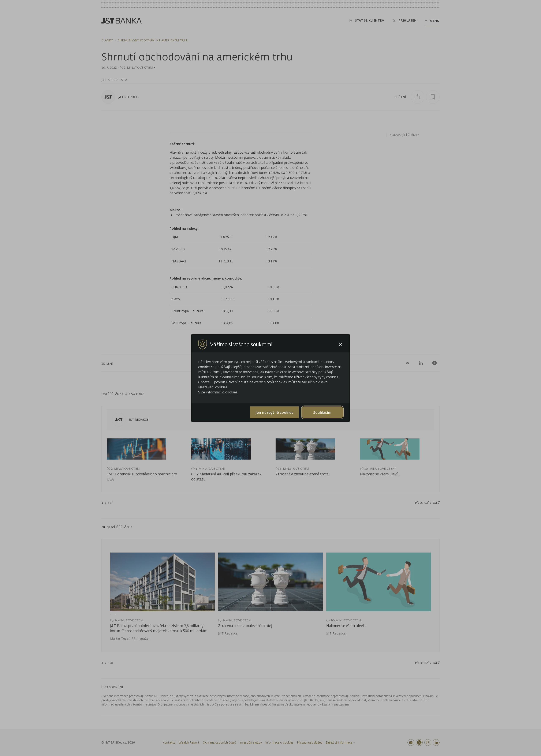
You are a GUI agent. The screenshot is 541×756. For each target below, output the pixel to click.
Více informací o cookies (217, 392)
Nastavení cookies (212, 387)
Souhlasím (322, 412)
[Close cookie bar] (340, 344)
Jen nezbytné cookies (274, 412)
